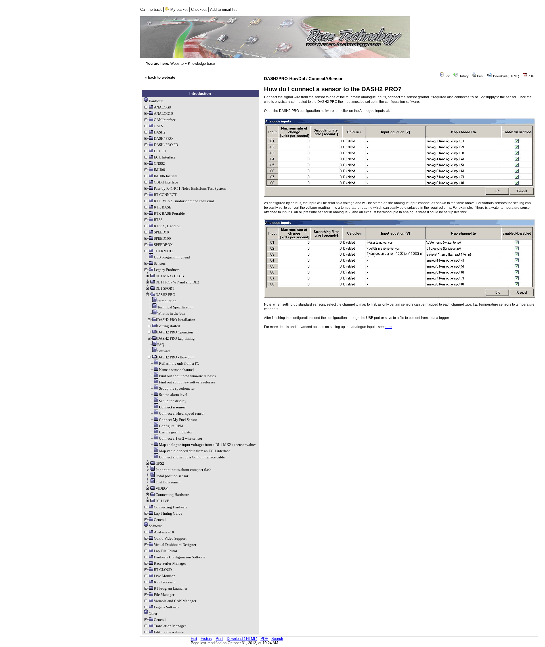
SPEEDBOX (163, 245)
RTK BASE (162, 207)
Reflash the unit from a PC (179, 363)
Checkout (199, 9)
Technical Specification (175, 307)
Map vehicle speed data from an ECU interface (194, 451)
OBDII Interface (166, 182)
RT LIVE (162, 501)
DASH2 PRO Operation (175, 332)
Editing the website (169, 632)
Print (479, 76)
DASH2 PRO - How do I (175, 357)
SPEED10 (161, 232)
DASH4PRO (163, 138)
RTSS (158, 220)
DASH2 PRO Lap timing (176, 338)
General (160, 519)
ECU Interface (164, 157)
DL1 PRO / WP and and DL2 (177, 282)
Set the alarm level (173, 395)
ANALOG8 (162, 107)
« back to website (160, 77)
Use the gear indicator (175, 432)
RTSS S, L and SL (167, 226)
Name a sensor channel (176, 370)
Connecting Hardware (172, 494)
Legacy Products (166, 270)
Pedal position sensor (172, 476)
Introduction (167, 301)
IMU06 (159, 170)
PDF (530, 76)
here (388, 327)
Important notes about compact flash (183, 469)
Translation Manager (170, 626)
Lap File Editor (165, 551)
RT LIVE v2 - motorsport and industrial (184, 201)
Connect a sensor (172, 407)
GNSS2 (159, 163)
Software (164, 351)
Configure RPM (171, 426)
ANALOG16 (163, 113)
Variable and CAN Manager (175, 601)
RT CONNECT (165, 195)
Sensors (159, 263)
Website (177, 63)
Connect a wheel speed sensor (182, 413)
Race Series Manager (170, 563)
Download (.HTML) (505, 76)
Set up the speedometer (176, 388)
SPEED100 (162, 238)
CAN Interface (165, 120)
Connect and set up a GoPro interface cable (192, 457)
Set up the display (172, 401)
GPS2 (160, 463)
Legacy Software (166, 607)
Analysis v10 (164, 532)
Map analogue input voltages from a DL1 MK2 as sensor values (207, 445)
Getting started (168, 326)
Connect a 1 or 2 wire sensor (180, 438)
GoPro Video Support (170, 538)
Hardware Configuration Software (179, 557)
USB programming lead (172, 257)
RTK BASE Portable (169, 213)
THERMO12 (163, 251)
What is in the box (171, 313)
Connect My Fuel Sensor (178, 420)
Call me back (151, 9)
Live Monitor (164, 576)
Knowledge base (201, 63)
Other (153, 613)
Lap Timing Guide (168, 513)
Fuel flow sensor (168, 482)
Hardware (156, 101)
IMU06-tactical (165, 176)
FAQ (160, 345)
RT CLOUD (163, 569)
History (463, 76)
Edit (447, 76)
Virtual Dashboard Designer (175, 544)
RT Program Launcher (170, 588)
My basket (178, 9)
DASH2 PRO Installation (176, 320)
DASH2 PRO (165, 295)
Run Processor (165, 582)
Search (277, 638)
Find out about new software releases (187, 382)
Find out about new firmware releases (187, 376)
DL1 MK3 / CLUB (170, 276)
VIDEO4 (162, 488)
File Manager (164, 594)
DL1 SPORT (165, 288)
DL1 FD (160, 151)
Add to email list (223, 9)
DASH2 (159, 132)
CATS (158, 126)
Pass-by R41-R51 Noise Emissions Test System (190, 188)
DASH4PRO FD (166, 145)
